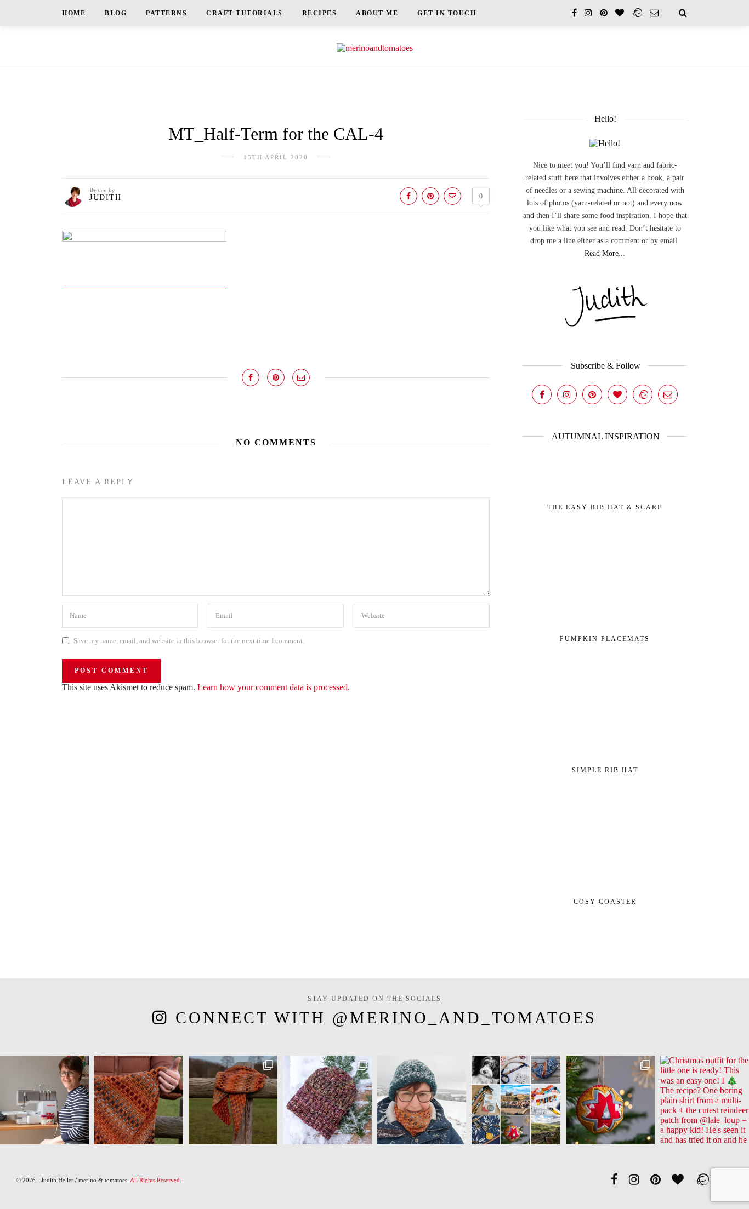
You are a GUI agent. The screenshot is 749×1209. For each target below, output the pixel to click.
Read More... (605, 253)
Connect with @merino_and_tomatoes (386, 1018)
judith (105, 197)
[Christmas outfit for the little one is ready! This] (704, 1100)
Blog (116, 13)
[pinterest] (604, 13)
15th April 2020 (275, 157)
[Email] (668, 394)
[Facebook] (542, 394)
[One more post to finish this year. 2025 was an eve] (516, 1100)
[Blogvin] (617, 394)
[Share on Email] (452, 196)
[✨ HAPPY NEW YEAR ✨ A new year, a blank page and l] (421, 1100)
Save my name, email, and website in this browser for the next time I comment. (188, 641)
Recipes (319, 13)
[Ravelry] (642, 394)
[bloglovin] (619, 13)
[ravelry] (637, 13)
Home (74, 13)
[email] (654, 13)
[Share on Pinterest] (430, 196)
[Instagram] (567, 394)
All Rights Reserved (155, 1180)
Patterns (166, 13)
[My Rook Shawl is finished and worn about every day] (233, 1100)
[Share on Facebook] (408, 196)
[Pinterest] (592, 394)
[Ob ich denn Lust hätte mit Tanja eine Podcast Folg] (44, 1100)
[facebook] (574, 13)
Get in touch (446, 13)
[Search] (683, 13)
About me (377, 13)
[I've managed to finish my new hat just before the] (327, 1100)
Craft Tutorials (244, 13)
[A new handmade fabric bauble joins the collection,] (610, 1100)
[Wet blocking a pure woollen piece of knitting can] (138, 1100)
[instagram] (588, 13)
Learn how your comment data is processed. (273, 687)
